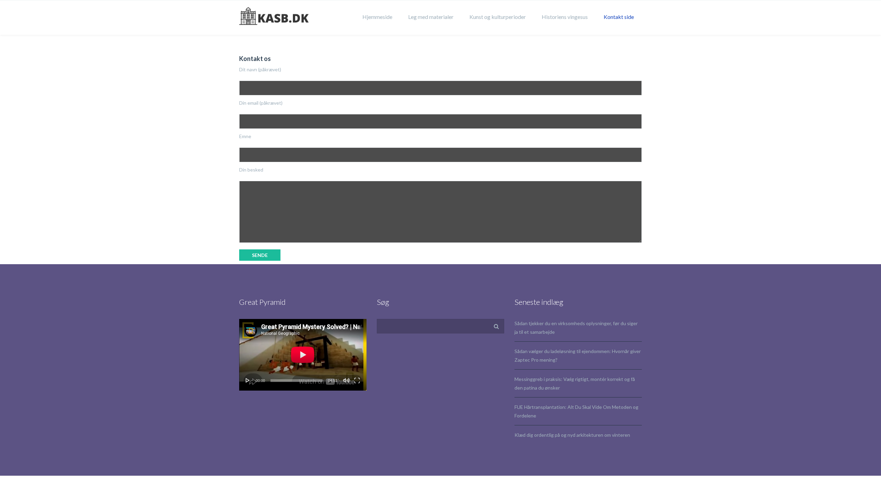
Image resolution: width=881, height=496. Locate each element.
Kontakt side (619, 16)
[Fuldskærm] (357, 380)
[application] (303, 355)
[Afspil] (248, 380)
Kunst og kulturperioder (497, 16)
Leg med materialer (431, 16)
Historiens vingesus (565, 16)
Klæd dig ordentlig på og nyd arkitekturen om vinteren (572, 435)
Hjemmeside (377, 16)
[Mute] (346, 380)
